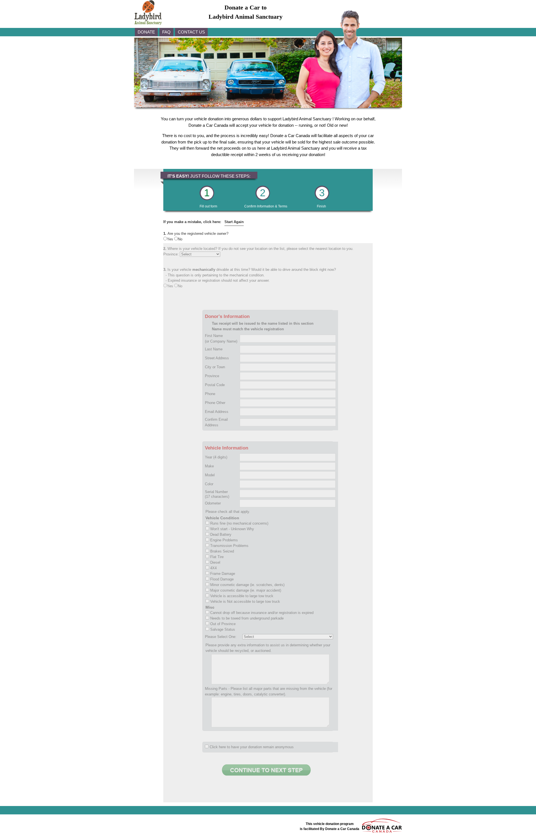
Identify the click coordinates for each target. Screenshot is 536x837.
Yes (170, 239)
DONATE (146, 32)
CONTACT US (191, 32)
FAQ (166, 32)
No (180, 239)
